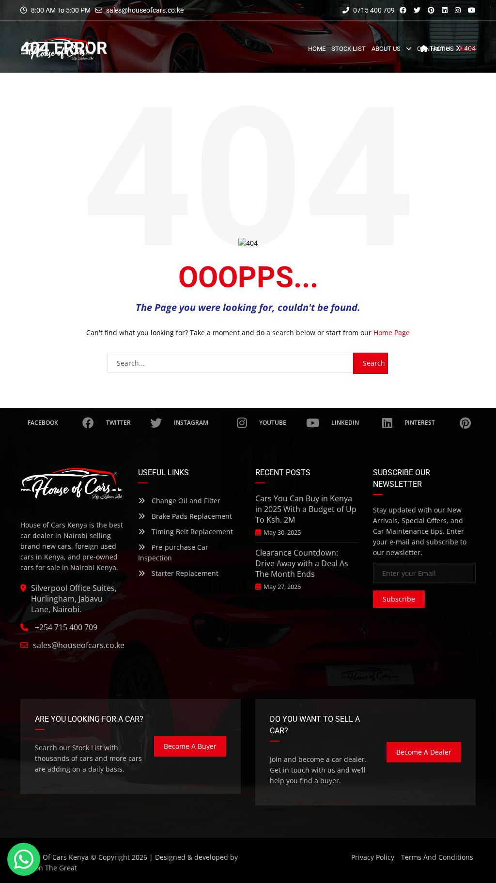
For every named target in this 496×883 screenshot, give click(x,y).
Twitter (118, 422)
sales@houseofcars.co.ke (145, 10)
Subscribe (399, 599)
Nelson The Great (48, 867)
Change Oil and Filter (185, 500)
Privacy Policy (372, 857)
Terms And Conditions (437, 857)
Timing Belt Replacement (191, 531)
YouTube (272, 422)
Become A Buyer (190, 746)
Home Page (391, 332)
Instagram (191, 422)
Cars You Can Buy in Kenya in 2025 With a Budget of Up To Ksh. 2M (305, 509)
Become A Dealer (423, 752)
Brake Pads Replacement (191, 516)
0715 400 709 (373, 10)
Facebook (43, 422)
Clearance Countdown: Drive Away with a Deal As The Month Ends (301, 563)
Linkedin (345, 422)
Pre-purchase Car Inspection (173, 552)
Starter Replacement (184, 573)
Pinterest (419, 422)
